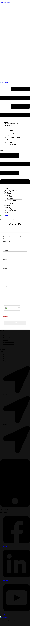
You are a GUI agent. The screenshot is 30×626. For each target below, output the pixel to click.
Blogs (4, 361)
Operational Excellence (11, 134)
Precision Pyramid (5, 2)
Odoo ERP (7, 127)
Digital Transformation (11, 131)
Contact (6, 146)
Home (6, 122)
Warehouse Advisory (15, 137)
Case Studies (13, 144)
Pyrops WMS (8, 125)
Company (7, 139)
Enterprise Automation (11, 123)
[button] (15, 101)
